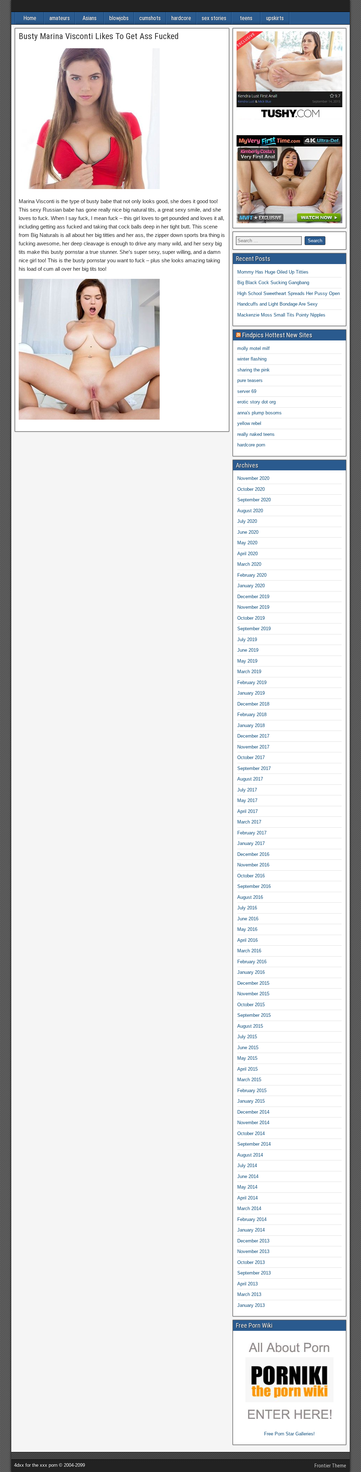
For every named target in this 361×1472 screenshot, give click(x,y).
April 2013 (247, 1283)
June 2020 (247, 532)
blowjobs (119, 18)
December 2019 (253, 596)
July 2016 (247, 907)
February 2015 (252, 1090)
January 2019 (251, 693)
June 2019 (247, 650)
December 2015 (253, 983)
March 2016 (249, 950)
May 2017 (247, 800)
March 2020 (249, 564)
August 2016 (250, 897)
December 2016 (253, 854)
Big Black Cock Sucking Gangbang (273, 282)
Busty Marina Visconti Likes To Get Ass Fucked (99, 36)
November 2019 (253, 607)
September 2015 (254, 1015)
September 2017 (254, 768)
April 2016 (247, 940)
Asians (89, 18)
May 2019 (247, 661)
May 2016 (247, 929)
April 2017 (247, 811)
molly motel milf (253, 348)
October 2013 (251, 1262)
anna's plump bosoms (259, 412)
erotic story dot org (256, 402)
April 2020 (247, 553)
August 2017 (250, 779)
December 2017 (253, 736)
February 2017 (252, 832)
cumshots (150, 18)
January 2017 (251, 843)
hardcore (181, 18)
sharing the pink (253, 369)
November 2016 (253, 864)
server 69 (246, 391)
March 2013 (249, 1294)
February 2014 (252, 1219)
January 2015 (251, 1101)
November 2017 (253, 747)
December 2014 (253, 1112)
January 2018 (251, 725)
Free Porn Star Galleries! (289, 1433)
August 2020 (250, 510)
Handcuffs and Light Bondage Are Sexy (277, 304)
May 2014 (247, 1187)
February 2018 (252, 714)
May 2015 (247, 1058)
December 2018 (253, 704)
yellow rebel (249, 423)
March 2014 (249, 1208)
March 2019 (249, 671)
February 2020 (252, 575)
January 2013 (251, 1305)
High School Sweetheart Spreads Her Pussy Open (288, 293)
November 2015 (253, 993)
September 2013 (254, 1273)
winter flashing (252, 359)
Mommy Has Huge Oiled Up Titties (272, 272)
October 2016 (251, 875)
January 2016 (251, 972)
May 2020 (247, 542)
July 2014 (247, 1165)
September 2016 (254, 886)
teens (246, 18)
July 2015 (247, 1036)
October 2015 (251, 1004)
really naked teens (256, 434)
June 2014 (247, 1176)
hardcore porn (251, 444)
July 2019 (247, 639)
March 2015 (249, 1079)
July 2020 (247, 521)
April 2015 (247, 1069)
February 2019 (252, 682)
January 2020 (251, 585)
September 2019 (254, 628)
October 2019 (251, 618)
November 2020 (253, 478)
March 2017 (249, 822)
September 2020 (254, 499)
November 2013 (253, 1251)
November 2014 (253, 1122)
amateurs (59, 18)
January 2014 (251, 1230)
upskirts (275, 18)
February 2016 (252, 961)
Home (29, 18)
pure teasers (250, 380)
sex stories (214, 18)
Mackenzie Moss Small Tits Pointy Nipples (281, 315)
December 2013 (253, 1241)
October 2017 (251, 757)
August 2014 (250, 1155)
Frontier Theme (330, 1465)
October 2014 (251, 1133)
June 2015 (247, 1047)
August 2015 (250, 1026)
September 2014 (254, 1144)
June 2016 (247, 918)
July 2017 (247, 790)
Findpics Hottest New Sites (277, 335)
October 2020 (251, 489)
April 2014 (247, 1198)
